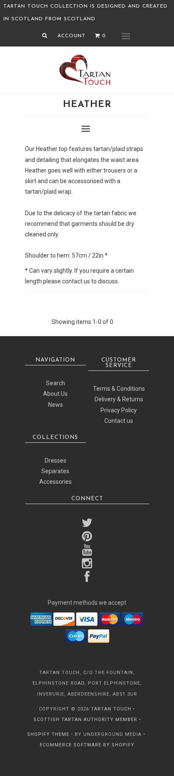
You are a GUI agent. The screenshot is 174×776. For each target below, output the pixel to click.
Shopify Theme (48, 734)
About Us (55, 393)
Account (71, 35)
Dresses (55, 460)
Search (55, 383)
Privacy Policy (119, 410)
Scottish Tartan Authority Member (85, 719)
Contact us (118, 420)
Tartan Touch (111, 709)
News (55, 404)
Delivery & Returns (119, 399)
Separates (55, 471)
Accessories (55, 481)
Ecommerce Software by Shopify (87, 745)
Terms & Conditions (119, 388)
